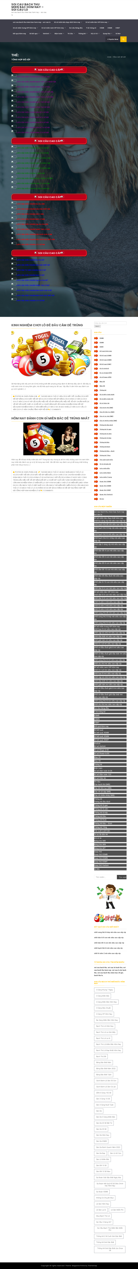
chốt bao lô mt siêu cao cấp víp (107, 629)
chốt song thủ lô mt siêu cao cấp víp (109, 660)
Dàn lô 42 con (115, 1153)
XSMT (118, 28)
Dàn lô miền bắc (102, 1159)
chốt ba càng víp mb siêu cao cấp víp (110, 521)
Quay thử (106, 34)
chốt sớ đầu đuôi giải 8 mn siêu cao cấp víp (109, 689)
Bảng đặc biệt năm (103, 1062)
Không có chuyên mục (105, 1198)
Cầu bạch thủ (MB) (106, 407)
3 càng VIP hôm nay (104, 1014)
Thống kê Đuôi (105, 447)
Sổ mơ (102, 499)
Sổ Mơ (118, 34)
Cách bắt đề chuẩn (71, 396)
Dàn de (99, 1111)
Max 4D (102, 386)
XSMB (102, 28)
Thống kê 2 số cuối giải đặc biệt (109, 1236)
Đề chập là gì (29, 404)
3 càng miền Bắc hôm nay (106, 1002)
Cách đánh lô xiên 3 (73, 399)
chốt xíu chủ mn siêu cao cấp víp (108, 704)
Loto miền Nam (105, 473)
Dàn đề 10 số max (103, 1171)
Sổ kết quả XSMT (105, 364)
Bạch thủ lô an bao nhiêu (59, 472)
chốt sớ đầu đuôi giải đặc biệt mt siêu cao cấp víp (110, 655)
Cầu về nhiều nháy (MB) (108, 420)
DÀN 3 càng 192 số (103, 1093)
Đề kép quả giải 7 (58, 480)
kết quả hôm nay (106, 351)
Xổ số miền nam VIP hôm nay (53, 28)
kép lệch (58, 404)
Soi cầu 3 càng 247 (103, 1222)
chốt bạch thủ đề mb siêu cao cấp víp (110, 524)
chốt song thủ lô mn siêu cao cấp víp (109, 701)
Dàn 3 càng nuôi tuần (105, 1105)
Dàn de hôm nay (102, 1135)
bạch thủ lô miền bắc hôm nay (108, 1044)
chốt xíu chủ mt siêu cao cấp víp (107, 664)
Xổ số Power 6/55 (101, 753)
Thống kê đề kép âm (64, 488)
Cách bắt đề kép (22, 475)
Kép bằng (50, 404)
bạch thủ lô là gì (103, 1038)
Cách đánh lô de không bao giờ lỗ (44, 477)
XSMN (110, 28)
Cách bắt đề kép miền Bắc (41, 475)
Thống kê (82, 34)
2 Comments (55, 409)
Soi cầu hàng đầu (76, 28)
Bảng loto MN (100, 844)
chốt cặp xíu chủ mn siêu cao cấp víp (109, 677)
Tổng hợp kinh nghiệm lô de (28, 490)
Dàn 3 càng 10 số (103, 1099)
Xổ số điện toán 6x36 (107, 394)
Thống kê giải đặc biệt (105, 1242)
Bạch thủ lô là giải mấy (106, 1032)
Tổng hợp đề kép (41, 409)
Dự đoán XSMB (102, 1192)
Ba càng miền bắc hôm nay (107, 1020)
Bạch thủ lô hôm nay (104, 1026)
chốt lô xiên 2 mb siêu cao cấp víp (108, 602)
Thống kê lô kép (105, 438)
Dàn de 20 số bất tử (104, 1123)
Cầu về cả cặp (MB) (106, 416)
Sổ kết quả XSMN (106, 360)
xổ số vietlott (104, 368)
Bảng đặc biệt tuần (104, 1075)
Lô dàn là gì (101, 1210)
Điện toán (58, 34)
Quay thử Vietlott (106, 494)
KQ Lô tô (94, 34)
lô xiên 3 (73, 407)
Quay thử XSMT (105, 490)
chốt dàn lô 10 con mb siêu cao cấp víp (109, 583)
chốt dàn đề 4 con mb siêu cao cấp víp (109, 552)
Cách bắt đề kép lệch (33, 399)
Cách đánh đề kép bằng (53, 399)
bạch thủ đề (101, 1056)
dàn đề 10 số (101, 1165)
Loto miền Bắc (105, 468)
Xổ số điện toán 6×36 (103, 771)
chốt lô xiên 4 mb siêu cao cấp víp (108, 609)
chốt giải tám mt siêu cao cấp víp (108, 640)
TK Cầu (70, 34)
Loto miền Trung (106, 477)
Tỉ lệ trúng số (91, 28)
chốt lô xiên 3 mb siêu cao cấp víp (108, 606)
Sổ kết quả (33, 34)
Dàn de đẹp (100, 1153)
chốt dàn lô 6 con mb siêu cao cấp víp (110, 595)
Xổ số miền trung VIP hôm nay (24, 28)
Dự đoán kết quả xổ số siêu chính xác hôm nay (110, 1185)
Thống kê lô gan (105, 429)
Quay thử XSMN (105, 486)
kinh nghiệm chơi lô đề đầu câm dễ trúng (47, 325)
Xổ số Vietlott (100, 746)
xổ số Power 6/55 (105, 377)
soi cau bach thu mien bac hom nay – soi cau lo (27, 7)
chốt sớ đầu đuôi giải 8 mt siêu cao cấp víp (109, 648)
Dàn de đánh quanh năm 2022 (108, 1147)
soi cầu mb (78, 485)
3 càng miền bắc (102, 996)
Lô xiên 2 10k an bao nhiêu (58, 407)
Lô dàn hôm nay (102, 1204)
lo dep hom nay (50, 482)
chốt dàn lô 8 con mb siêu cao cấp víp (110, 598)
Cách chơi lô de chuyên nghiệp (67, 475)
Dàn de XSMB (101, 1141)
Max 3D (102, 381)
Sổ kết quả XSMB (105, 355)
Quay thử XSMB (105, 481)
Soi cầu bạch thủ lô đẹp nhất (28, 485)
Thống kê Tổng (105, 455)
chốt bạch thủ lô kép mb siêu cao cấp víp (110, 529)
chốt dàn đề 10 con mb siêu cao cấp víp (109, 570)
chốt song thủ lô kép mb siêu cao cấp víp (110, 617)
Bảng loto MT (100, 848)
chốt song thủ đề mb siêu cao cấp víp (110, 613)
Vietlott (46, 34)
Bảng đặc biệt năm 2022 (106, 1069)
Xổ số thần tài (104, 403)
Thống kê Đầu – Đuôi (107, 451)
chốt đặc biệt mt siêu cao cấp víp (108, 636)
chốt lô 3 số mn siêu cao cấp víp (107, 670)
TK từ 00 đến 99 (105, 464)
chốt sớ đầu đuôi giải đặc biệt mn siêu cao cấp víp (108, 695)
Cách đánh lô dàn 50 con (106, 1081)
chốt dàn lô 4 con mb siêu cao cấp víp (110, 588)
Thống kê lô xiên (106, 434)
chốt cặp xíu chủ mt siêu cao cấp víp (109, 633)
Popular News (113, 39)
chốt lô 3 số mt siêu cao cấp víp (107, 644)
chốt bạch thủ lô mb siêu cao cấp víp (109, 534)
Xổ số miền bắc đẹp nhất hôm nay (67, 22)
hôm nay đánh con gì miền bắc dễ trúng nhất (50, 418)
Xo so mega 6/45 (106, 373)
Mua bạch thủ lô (103, 1216)
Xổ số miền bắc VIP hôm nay (96, 22)
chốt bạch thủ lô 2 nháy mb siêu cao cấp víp (109, 539)
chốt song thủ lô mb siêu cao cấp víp (109, 623)
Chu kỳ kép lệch (30, 401)
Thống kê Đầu (104, 442)
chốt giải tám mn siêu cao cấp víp (108, 684)
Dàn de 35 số (101, 1129)
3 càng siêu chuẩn (103, 1008)
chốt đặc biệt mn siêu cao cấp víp (108, 681)
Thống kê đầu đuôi (106, 425)
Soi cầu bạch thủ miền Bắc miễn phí (57, 485)
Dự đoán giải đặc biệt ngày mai (108, 1177)
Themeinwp (92, 1266)
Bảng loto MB (100, 841)
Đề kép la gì (41, 404)
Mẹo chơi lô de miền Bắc (68, 482)
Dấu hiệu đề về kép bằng (48, 401)
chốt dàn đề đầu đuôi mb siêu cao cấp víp (108, 577)
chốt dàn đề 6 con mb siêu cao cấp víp (109, 558)
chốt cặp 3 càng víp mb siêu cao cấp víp (109, 545)
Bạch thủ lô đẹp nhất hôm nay (108, 1050)
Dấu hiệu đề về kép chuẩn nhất (73, 401)
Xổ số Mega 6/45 (101, 750)
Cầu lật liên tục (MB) (107, 412)
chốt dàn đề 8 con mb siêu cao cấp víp (109, 564)
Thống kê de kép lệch (47, 488)
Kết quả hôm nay (19, 34)
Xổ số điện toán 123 (106, 399)
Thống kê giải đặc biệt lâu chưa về (110, 1249)
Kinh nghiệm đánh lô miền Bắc (30, 482)
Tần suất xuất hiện (106, 460)
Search (97, 326)
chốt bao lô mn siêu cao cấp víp (107, 673)
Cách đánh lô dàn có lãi (106, 1087)
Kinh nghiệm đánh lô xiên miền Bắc (32, 407)
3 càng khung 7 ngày (104, 990)
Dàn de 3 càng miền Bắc (105, 1117)
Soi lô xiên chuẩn (25, 409)
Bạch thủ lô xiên (55, 396)
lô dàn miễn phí (117, 1210)
